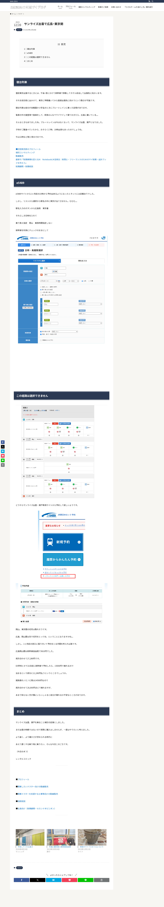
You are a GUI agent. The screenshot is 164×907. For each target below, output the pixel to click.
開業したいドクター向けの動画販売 (33, 786)
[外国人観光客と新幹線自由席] (61, 837)
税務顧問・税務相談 (24, 166)
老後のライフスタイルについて (91, 847)
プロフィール (23, 779)
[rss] (149, 1)
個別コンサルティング (25, 152)
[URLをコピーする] (101, 880)
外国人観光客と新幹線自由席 (60, 847)
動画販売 (19, 155)
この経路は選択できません (38, 57)
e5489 (30, 52)
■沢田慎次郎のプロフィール (28, 149)
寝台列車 (31, 48)
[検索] (152, 1)
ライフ (19, 30)
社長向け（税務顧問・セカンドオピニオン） (37, 808)
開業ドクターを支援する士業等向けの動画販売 (38, 793)
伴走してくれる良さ (25, 847)
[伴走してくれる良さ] (30, 837)
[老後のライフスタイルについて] (92, 837)
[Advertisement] (61, 364)
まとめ (30, 61)
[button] (21, 880)
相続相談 (21, 801)
